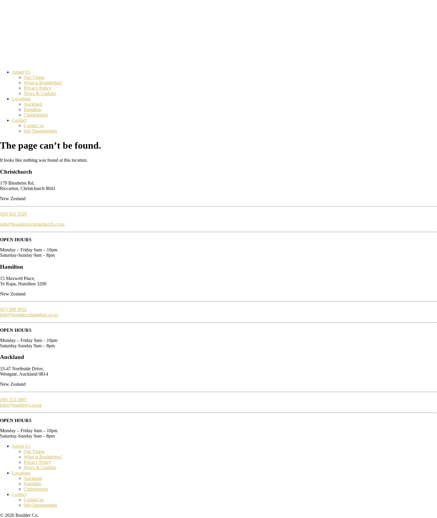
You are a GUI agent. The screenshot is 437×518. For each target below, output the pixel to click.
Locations (21, 98)
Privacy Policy (37, 88)
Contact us (34, 125)
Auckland (33, 104)
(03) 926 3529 (13, 214)
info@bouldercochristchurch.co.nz (32, 224)
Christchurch (36, 114)
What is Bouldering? (43, 82)
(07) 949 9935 (13, 309)
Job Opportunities (40, 130)
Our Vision (34, 77)
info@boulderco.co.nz (21, 404)
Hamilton (32, 109)
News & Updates (40, 93)
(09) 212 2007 (13, 399)
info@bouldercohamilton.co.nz (29, 314)
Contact (19, 120)
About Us (21, 71)
